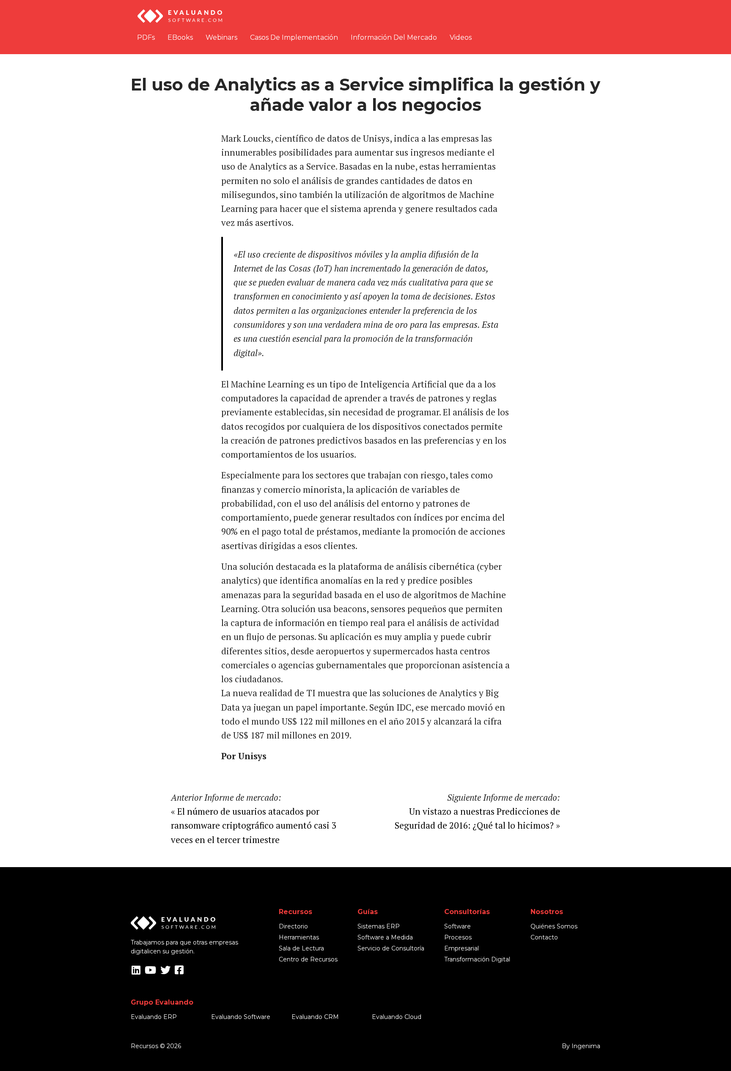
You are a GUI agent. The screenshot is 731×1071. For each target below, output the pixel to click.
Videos (461, 37)
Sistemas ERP (378, 926)
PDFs (146, 37)
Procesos (458, 937)
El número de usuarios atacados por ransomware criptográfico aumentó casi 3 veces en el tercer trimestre (253, 825)
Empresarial (461, 948)
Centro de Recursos (308, 959)
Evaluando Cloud (396, 1017)
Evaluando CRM (315, 1017)
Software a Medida (385, 937)
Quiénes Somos (553, 926)
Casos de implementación (294, 37)
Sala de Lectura (301, 948)
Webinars (221, 37)
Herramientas (299, 937)
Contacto (544, 937)
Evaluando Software (240, 1017)
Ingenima (586, 1046)
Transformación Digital (477, 959)
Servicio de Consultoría (390, 948)
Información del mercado (394, 37)
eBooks (180, 37)
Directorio (293, 926)
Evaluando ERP (154, 1017)
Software (457, 926)
